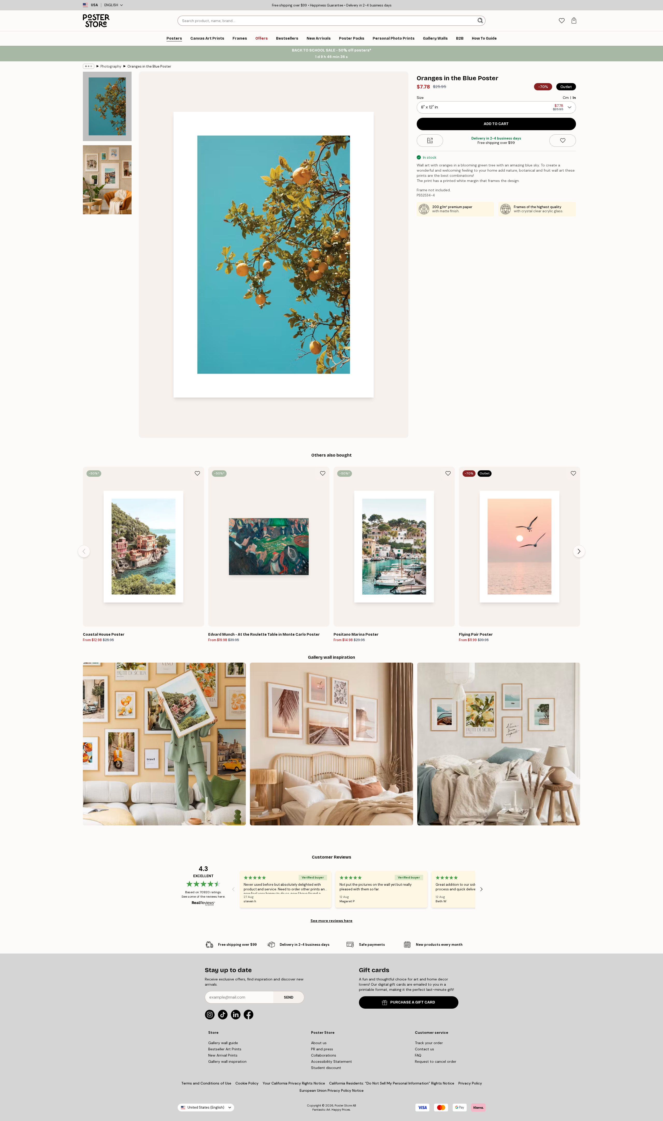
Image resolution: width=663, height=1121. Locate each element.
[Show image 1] (107, 106)
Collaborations (323, 1055)
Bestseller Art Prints (224, 1049)
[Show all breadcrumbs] (88, 66)
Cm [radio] (566, 97)
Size (420, 97)
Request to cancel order (435, 1061)
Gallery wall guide (223, 1043)
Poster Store (343, 1105)
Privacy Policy (470, 1083)
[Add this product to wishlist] (562, 140)
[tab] (562, 21)
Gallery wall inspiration (227, 1061)
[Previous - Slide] (84, 551)
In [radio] (574, 97)
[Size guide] (430, 140)
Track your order (429, 1043)
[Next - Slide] (579, 551)
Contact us (424, 1049)
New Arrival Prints (222, 1055)
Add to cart (496, 124)
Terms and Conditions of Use (206, 1083)
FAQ (418, 1055)
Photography (110, 66)
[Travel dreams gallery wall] (164, 744)
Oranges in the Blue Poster (149, 66)
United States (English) (206, 1107)
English (111, 5)
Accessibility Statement (331, 1061)
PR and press (322, 1049)
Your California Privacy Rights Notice (294, 1083)
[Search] (481, 21)
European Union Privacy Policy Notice (332, 1090)
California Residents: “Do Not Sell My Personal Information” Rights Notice (391, 1083)
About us (319, 1043)
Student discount (326, 1067)
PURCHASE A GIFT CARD (412, 1002)
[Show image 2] (107, 179)
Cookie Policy (246, 1083)
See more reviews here (331, 920)
